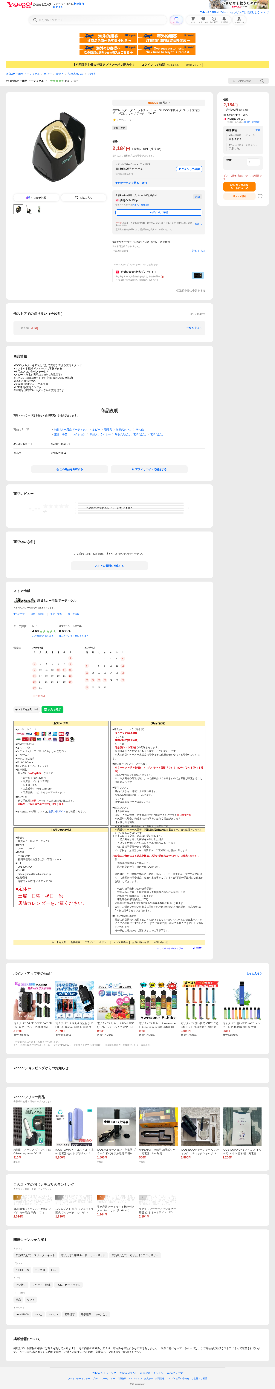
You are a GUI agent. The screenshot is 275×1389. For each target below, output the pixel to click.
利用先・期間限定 (140, 205)
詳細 (197, 224)
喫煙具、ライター (100, 434)
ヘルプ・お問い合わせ (178, 1378)
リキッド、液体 (41, 1284)
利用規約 (121, 1378)
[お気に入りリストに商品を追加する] (260, 196)
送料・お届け (37, 614)
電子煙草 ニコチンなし (94, 1314)
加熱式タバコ (75, 73)
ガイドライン (135, 1378)
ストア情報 (73, 614)
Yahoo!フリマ (175, 1372)
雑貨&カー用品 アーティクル (23, 73)
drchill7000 (22, 1314)
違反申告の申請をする (192, 290)
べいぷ (38, 1314)
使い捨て (21, 1284)
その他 (91, 73)
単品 (18, 1299)
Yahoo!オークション (152, 1372)
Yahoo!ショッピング (104, 1372)
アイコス (40, 1270)
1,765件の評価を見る (43, 635)
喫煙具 (60, 73)
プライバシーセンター (104, 1378)
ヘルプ (265, 12)
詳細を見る (198, 250)
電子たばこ (156, 434)
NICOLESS (22, 1270)
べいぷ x (53, 1314)
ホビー (48, 73)
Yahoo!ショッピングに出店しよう (240, 12)
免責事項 (148, 1378)
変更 (258, 130)
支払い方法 (19, 614)
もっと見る (252, 973)
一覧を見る (193, 327)
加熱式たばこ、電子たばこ (130, 434)
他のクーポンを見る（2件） (131, 182)
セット (31, 1299)
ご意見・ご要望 (199, 1378)
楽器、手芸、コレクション (70, 434)
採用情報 (159, 1378)
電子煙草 (69, 1314)
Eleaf (54, 1270)
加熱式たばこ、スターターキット (35, 1255)
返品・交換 (56, 614)
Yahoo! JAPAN (209, 12)
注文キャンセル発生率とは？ (73, 635)
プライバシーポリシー (79, 1378)
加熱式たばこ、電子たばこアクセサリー (135, 1255)
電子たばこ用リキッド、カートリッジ (83, 1255)
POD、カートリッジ (68, 1284)
